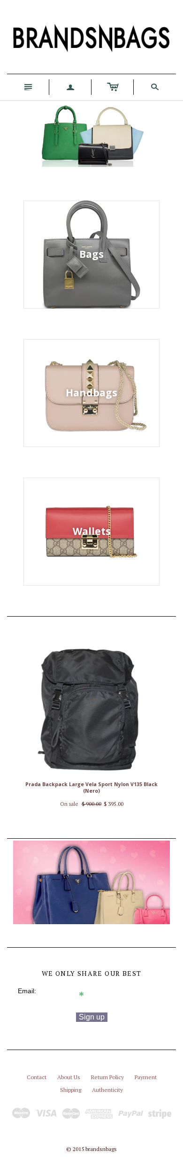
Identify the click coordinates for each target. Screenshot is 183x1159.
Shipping (70, 1089)
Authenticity (107, 1089)
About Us (68, 1077)
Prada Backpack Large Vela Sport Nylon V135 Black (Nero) (91, 788)
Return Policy (107, 1077)
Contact (36, 1077)
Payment (146, 1077)
